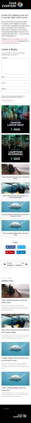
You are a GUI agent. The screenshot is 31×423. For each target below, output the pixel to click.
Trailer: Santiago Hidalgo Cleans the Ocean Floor (16, 234)
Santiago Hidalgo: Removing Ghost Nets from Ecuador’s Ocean (15, 215)
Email (4, 82)
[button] (10, 247)
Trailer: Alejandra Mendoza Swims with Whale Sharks (15, 177)
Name (4, 76)
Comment (5, 57)
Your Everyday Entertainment (10, 43)
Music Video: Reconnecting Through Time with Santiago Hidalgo (15, 196)
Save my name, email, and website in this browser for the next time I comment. (13, 96)
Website (4, 88)
